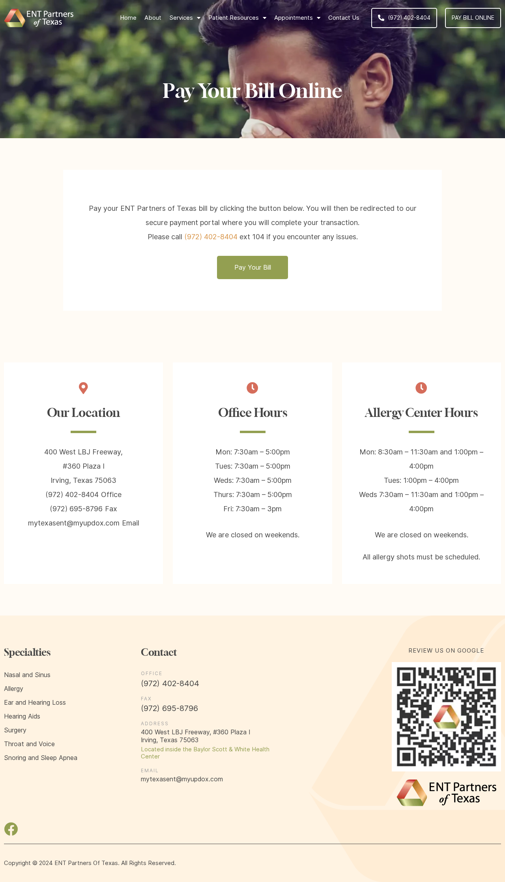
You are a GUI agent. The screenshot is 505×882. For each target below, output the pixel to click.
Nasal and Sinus (27, 675)
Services (181, 17)
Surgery (15, 730)
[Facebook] (11, 829)
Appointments (293, 17)
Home (128, 17)
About (152, 17)
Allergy (13, 688)
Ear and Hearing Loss (35, 702)
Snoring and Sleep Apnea (40, 758)
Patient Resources (233, 17)
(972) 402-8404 (409, 18)
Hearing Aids (22, 716)
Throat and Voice (29, 744)
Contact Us (343, 17)
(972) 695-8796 (76, 509)
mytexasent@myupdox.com (74, 523)
